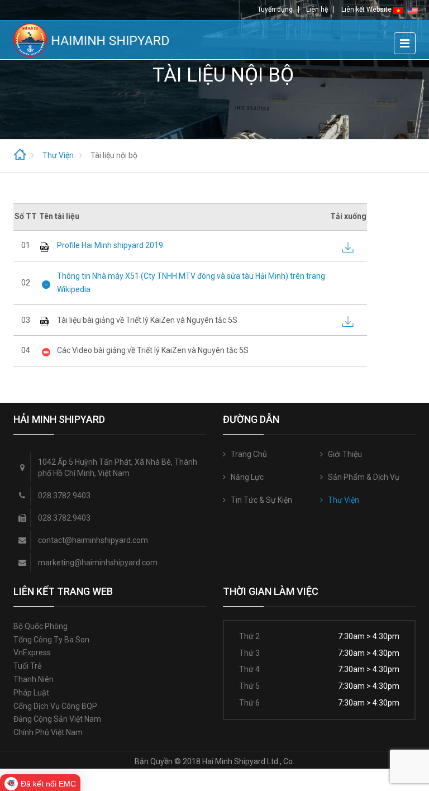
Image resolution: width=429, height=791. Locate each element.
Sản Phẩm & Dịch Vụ (363, 477)
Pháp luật (31, 692)
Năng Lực (247, 477)
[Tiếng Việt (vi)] (398, 10)
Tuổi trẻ (27, 665)
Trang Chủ (249, 454)
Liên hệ (317, 9)
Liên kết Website (366, 9)
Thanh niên (33, 679)
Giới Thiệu (345, 454)
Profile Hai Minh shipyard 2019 (110, 245)
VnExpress (32, 652)
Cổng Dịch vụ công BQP (55, 706)
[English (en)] (413, 10)
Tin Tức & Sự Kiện (261, 499)
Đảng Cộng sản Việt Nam (57, 718)
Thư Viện (343, 499)
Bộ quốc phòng (40, 626)
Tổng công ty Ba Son (51, 639)
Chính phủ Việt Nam (48, 732)
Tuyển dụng (275, 9)
